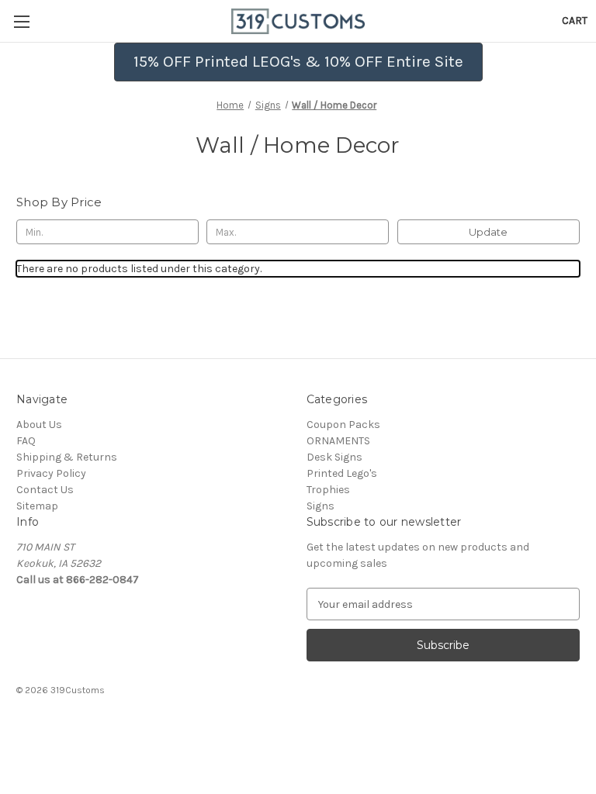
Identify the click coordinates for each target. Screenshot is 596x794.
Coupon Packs (343, 424)
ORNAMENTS (338, 440)
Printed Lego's (342, 473)
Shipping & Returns (66, 457)
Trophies (328, 489)
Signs (320, 506)
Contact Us (45, 489)
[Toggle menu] (21, 21)
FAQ (26, 440)
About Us (39, 424)
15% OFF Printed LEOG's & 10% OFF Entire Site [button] (298, 61)
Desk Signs (334, 457)
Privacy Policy (51, 473)
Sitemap (37, 506)
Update (488, 232)
